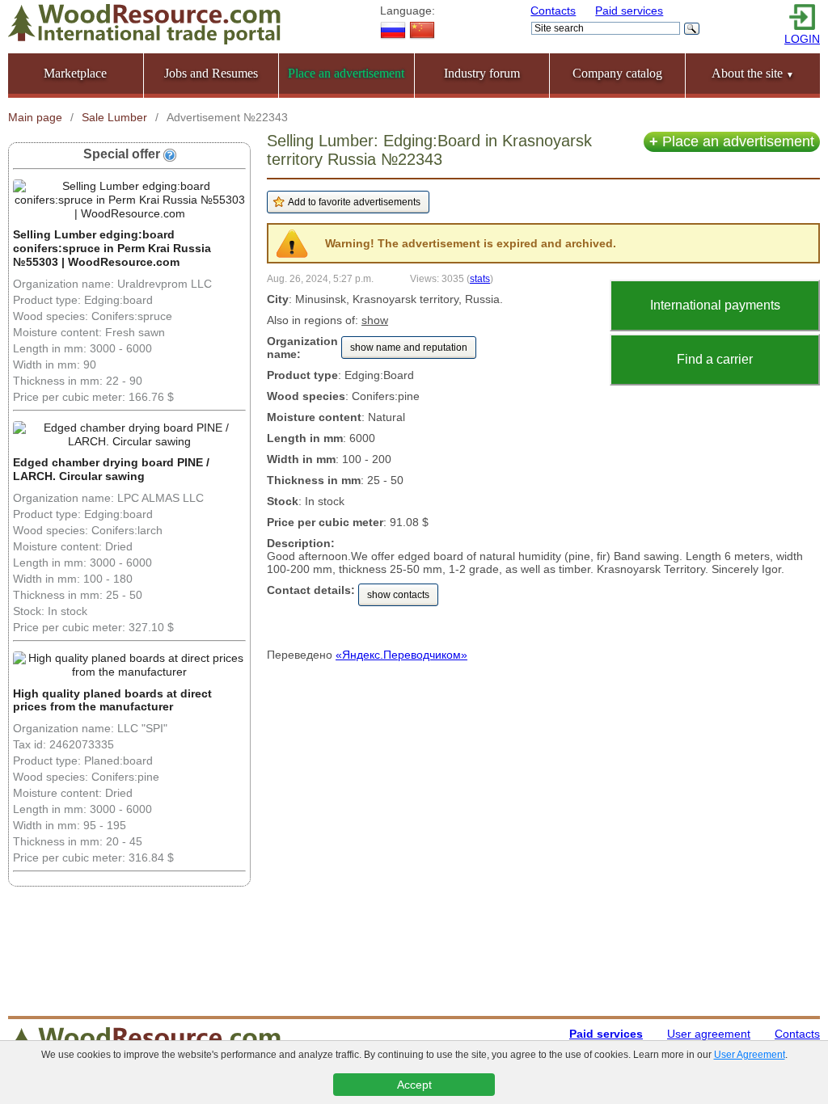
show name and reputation (408, 347)
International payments (715, 305)
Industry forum (482, 73)
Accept (414, 1084)
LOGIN (802, 38)
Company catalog (617, 73)
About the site (753, 73)
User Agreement (749, 1054)
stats (480, 278)
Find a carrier (715, 359)
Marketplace (75, 73)
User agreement (708, 1033)
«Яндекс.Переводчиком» (401, 654)
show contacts (398, 594)
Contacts (553, 10)
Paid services (629, 10)
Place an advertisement (731, 141)
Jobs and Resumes (211, 73)
